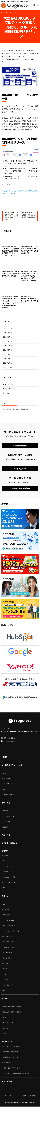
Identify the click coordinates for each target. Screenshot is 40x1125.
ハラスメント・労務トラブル (11, 931)
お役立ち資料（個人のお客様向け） (13, 1012)
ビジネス (5, 963)
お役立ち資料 (6, 915)
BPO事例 (5, 811)
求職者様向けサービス (9, 795)
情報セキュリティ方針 (9, 877)
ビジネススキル (7, 936)
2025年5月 (7, 346)
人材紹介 (5, 980)
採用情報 (5, 872)
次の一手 (5, 896)
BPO (4, 773)
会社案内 (5, 850)
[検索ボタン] (34, 5)
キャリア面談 (7, 409)
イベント (9, 393)
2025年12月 (8, 328)
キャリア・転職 (7, 953)
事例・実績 (6, 802)
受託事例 (5, 827)
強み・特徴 (6, 835)
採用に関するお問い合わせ (10, 1052)
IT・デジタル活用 (8, 942)
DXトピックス (7, 909)
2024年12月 (8, 367)
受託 (4, 990)
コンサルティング (8, 784)
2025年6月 (7, 341)
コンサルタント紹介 (8, 866)
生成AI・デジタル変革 (9, 947)
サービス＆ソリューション (12, 765)
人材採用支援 (6, 778)
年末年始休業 (24, 409)
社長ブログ (10, 389)
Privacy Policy (9, 1096)
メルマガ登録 (7, 1081)
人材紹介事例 (6, 822)
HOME (4, 757)
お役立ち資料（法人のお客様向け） (13, 1007)
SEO (4, 904)
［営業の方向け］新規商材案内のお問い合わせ (16, 1073)
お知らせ (9, 384)
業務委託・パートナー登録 (10, 1057)
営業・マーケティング (9, 926)
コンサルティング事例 (9, 816)
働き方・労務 (6, 958)
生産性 (5, 969)
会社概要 (5, 855)
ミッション (6, 861)
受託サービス (6, 789)
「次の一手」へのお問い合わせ (11, 1068)
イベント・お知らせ (9, 843)
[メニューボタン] (38, 5)
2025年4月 (7, 350)
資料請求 (5, 998)
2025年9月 (7, 333)
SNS (4, 888)
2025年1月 (7, 363)
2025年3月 (7, 354)
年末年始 (15, 409)
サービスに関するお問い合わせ (11, 1046)
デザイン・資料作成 (8, 920)
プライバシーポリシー (9, 882)
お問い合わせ (7, 1041)
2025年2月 (7, 359)
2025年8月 (7, 337)
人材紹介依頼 (6, 1062)
